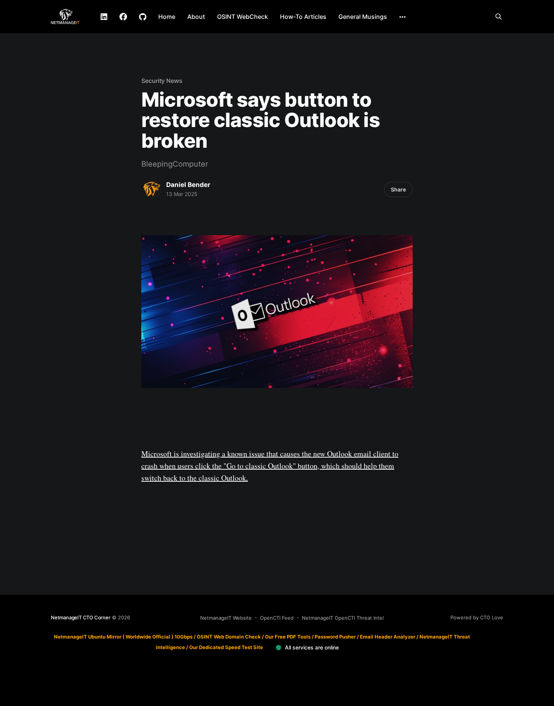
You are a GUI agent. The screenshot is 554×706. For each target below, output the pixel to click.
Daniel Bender (188, 184)
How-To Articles (303, 16)
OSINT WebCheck (242, 16)
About (196, 16)
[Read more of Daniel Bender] (151, 189)
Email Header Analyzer (387, 637)
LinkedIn (104, 17)
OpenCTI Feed (277, 618)
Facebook (123, 17)
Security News (161, 80)
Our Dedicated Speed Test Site (226, 647)
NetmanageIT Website (226, 618)
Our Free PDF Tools (288, 637)
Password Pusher (335, 637)
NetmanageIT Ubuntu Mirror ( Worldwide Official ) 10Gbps (123, 637)
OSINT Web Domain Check (229, 637)
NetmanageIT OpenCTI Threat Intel (343, 618)
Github (142, 17)
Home (166, 16)
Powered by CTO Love (476, 617)
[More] (402, 17)
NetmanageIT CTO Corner (80, 617)
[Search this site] (499, 17)
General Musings (362, 16)
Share (398, 189)
